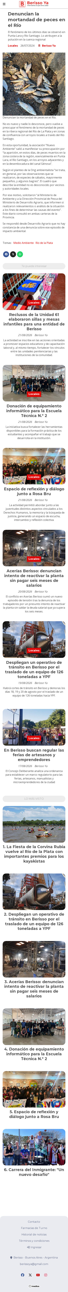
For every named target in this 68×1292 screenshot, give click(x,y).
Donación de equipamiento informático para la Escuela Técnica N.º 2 (34, 411)
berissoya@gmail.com (34, 1264)
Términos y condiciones (34, 1240)
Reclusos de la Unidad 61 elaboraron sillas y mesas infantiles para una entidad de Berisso (34, 321)
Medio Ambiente (23, 243)
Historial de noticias (34, 1234)
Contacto (34, 1221)
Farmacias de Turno (34, 1228)
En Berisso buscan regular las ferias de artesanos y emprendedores (34, 755)
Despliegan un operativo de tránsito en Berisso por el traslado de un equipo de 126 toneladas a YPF (34, 669)
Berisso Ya (49, 45)
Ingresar (36, 1247)
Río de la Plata (44, 243)
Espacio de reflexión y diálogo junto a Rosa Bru (34, 491)
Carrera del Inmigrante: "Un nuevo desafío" (36, 1172)
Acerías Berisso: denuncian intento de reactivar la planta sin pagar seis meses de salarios (34, 578)
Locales (13, 45)
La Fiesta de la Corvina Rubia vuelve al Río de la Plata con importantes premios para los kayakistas (34, 853)
